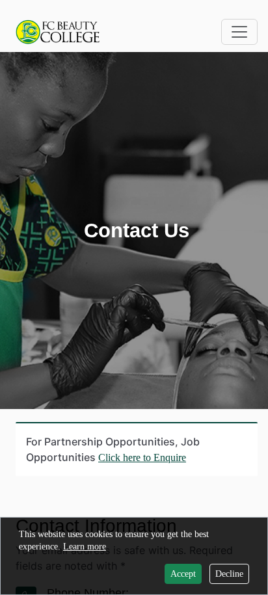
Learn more (84, 546)
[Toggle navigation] (239, 32)
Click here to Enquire (142, 457)
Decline (229, 574)
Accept (183, 574)
